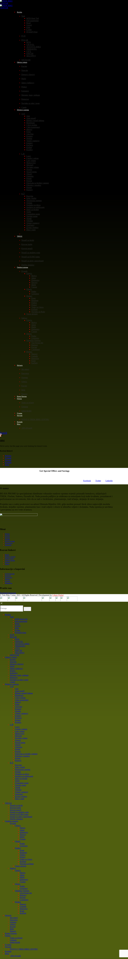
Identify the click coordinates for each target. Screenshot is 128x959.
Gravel (29, 25)
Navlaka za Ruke (38, 312)
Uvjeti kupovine (9, 574)
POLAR (24, 40)
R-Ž (23, 194)
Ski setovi (25, 369)
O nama (8, 458)
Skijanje (20, 365)
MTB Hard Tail (32, 18)
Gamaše (34, 356)
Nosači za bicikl (27, 240)
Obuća (29, 289)
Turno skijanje (32, 314)
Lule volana (31, 161)
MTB (28, 42)
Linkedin (109, 481)
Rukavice (25, 99)
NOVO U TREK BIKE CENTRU (35, 419)
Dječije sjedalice (16, 819)
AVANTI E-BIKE (33, 47)
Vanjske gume (32, 216)
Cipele (12, 682)
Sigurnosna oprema (34, 201)
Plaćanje (7, 579)
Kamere (29, 136)
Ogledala (30, 176)
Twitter (98, 481)
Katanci (29, 143)
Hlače (23, 79)
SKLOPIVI (31, 56)
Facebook (87, 481)
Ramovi (29, 190)
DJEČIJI (29, 54)
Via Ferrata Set (37, 343)
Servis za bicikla (10, 541)
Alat (28, 116)
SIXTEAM (14, 655)
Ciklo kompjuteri (33, 127)
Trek (23, 16)
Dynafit (24, 271)
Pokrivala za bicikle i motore (37, 183)
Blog (18, 424)
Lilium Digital (58, 595)
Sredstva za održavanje (35, 207)
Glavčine (30, 134)
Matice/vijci (31, 163)
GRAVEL (30, 45)
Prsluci (24, 87)
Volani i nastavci (32, 141)
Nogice (29, 169)
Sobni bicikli (26, 411)
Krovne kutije (26, 244)
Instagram (12, 593)
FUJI (23, 36)
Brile (23, 390)
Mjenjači (29, 165)
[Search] (27, 609)
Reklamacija (8, 583)
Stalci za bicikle (32, 210)
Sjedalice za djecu (33, 205)
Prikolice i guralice (33, 185)
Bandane (34, 300)
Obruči (29, 174)
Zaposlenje (8, 545)
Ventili (29, 218)
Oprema (24, 377)
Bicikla (19, 12)
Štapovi (34, 354)
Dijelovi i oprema (23, 110)
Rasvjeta (29, 196)
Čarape (34, 287)
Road (28, 23)
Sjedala (29, 138)
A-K (23, 114)
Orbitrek (24, 407)
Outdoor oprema (22, 267)
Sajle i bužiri (31, 198)
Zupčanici (30, 225)
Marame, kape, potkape (30, 95)
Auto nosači (31, 118)
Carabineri (35, 349)
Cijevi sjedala (31, 125)
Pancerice (25, 373)
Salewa (24, 318)
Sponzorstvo (8, 543)
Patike (33, 291)
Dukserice (35, 280)
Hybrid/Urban (32, 32)
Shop (7, 465)
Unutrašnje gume (33, 214)
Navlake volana (32, 167)
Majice (34, 276)
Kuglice (29, 150)
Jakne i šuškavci (27, 83)
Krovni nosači (26, 248)
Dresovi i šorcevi (28, 74)
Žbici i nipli (31, 230)
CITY (28, 51)
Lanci (28, 156)
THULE (19, 236)
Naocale (24, 70)
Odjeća (29, 273)
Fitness (19, 399)
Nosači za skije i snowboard (32, 261)
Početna (8, 456)
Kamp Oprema (11, 933)
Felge (28, 132)
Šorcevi (34, 282)
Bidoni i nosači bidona (35, 120)
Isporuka (7, 581)
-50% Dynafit (26, 428)
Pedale (29, 178)
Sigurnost (8, 576)
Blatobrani (30, 123)
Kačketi (34, 309)
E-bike (29, 30)
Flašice (34, 303)
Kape (33, 298)
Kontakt (8, 462)
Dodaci (29, 296)
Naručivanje (8, 577)
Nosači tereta (31, 172)
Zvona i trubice (32, 227)
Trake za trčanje (27, 403)
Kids (28, 27)
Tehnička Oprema (33, 340)
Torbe (28, 212)
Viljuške (29, 221)
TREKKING (31, 49)
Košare (29, 147)
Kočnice (29, 145)
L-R (23, 154)
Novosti (19, 415)
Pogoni (29, 181)
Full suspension (32, 21)
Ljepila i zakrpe (32, 158)
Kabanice (25, 91)
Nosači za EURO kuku (30, 257)
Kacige (24, 66)
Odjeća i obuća (22, 62)
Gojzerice (35, 294)
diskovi (29, 129)
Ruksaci (34, 345)
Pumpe (29, 187)
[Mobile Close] (1, 604)
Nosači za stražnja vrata (30, 253)
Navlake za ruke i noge (30, 103)
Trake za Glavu (37, 307)
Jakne (33, 278)
